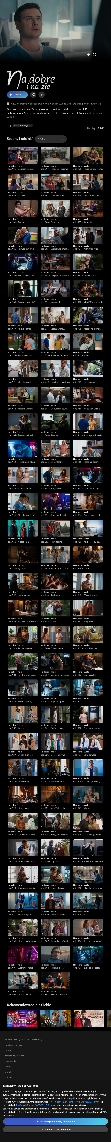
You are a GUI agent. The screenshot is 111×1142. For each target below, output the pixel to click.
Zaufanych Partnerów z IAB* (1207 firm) (77, 1101)
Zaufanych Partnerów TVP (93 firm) (34, 1105)
